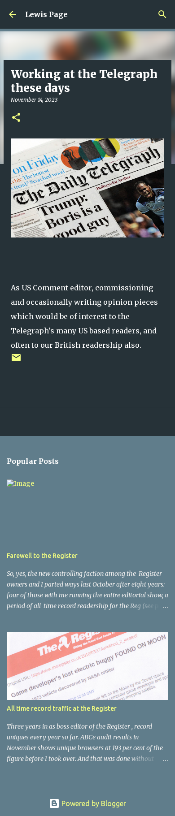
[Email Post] (16, 361)
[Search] (162, 14)
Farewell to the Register (42, 555)
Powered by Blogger (93, 803)
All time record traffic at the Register (62, 708)
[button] (16, 118)
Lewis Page (46, 14)
